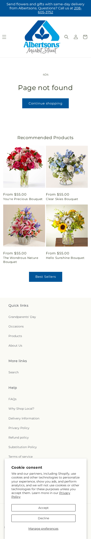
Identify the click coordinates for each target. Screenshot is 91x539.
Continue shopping (45, 103)
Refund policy (18, 437)
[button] (66, 37)
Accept (43, 508)
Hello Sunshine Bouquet (65, 258)
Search (13, 372)
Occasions (16, 326)
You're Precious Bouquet (23, 199)
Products (15, 336)
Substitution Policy (22, 447)
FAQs (12, 399)
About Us (15, 345)
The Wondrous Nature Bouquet (20, 260)
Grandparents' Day (22, 317)
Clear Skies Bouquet (62, 199)
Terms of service (20, 457)
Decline (43, 518)
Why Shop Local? (21, 409)
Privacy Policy (18, 428)
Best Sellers (45, 277)
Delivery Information (23, 418)
